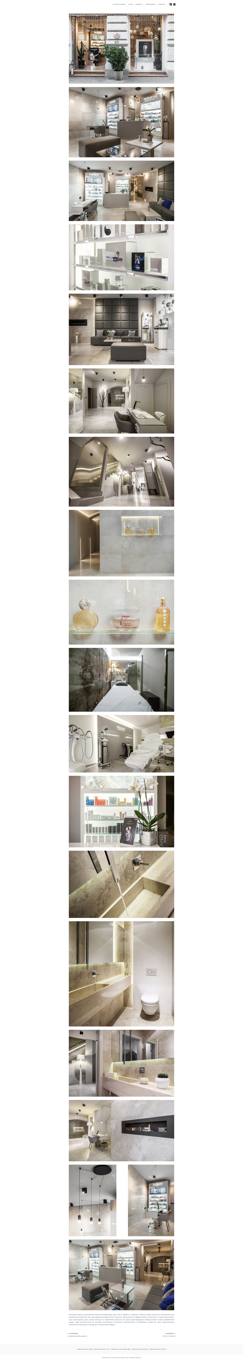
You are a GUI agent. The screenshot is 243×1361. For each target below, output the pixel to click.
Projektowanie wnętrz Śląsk (84, 1349)
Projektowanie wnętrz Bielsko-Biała (120, 1349)
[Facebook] (171, 4)
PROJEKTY (139, 4)
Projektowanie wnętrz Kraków (157, 1349)
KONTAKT (161, 4)
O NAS (130, 4)
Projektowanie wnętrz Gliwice (139, 1349)
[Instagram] (174, 4)
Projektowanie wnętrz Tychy (101, 1349)
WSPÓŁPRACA (151, 4)
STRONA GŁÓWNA (119, 4)
